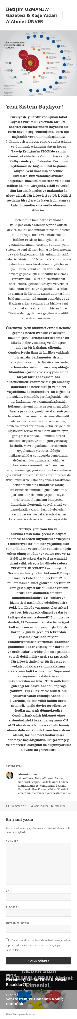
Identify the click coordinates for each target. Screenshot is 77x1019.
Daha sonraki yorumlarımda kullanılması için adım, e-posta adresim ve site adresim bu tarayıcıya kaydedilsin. (38, 945)
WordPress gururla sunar (21, 1014)
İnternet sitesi (17, 923)
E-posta (13, 907)
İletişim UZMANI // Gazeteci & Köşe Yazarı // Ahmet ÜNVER (31, 15)
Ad (9, 891)
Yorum (12, 840)
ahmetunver (41, 806)
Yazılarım (59, 806)
